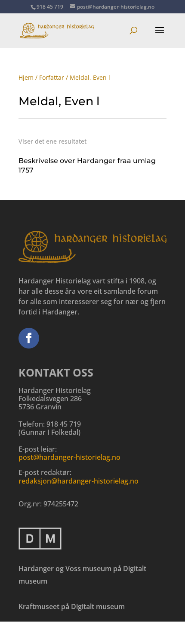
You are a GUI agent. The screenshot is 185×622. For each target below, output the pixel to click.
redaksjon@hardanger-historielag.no (78, 481)
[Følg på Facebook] (28, 338)
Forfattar (51, 77)
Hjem (26, 77)
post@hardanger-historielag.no (69, 457)
